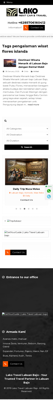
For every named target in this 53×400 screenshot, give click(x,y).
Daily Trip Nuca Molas (26, 189)
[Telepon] (48, 196)
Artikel (36, 71)
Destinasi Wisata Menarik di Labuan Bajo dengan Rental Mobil (33, 63)
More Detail (29, 171)
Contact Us (37, 27)
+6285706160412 (31, 23)
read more (33, 104)
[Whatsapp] (48, 191)
